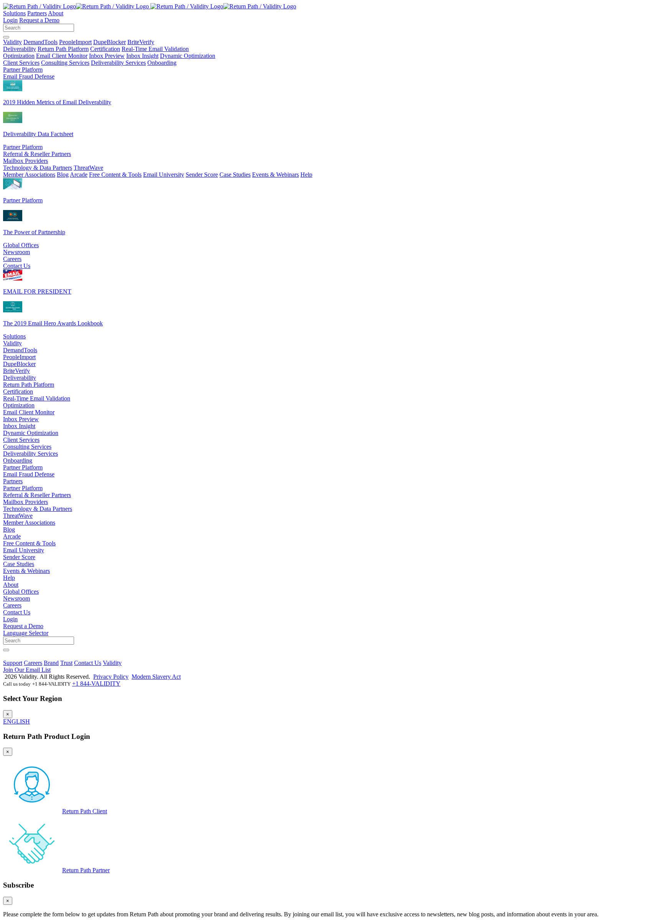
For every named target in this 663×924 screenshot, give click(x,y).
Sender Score (202, 174)
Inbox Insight (142, 56)
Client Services (21, 62)
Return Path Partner (86, 870)
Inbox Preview (107, 56)
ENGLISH (16, 721)
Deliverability (19, 49)
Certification (105, 49)
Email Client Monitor (61, 56)
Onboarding (161, 62)
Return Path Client (84, 811)
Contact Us (16, 266)
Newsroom (16, 252)
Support (12, 663)
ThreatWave (88, 167)
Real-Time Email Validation (155, 49)
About (55, 13)
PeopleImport (75, 42)
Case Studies (235, 174)
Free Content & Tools (115, 174)
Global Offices (21, 245)
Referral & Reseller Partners (37, 154)
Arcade (78, 174)
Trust (66, 663)
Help (306, 174)
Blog (63, 174)
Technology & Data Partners (37, 167)
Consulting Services (65, 62)
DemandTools (40, 42)
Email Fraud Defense (28, 76)
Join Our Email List (27, 669)
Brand (51, 663)
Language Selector (25, 633)
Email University (163, 174)
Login (10, 20)
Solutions (14, 13)
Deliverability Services (118, 62)
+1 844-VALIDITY (96, 683)
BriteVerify (140, 42)
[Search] (6, 37)
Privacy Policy (111, 676)
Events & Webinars (275, 174)
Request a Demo (39, 20)
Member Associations (29, 174)
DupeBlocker (109, 42)
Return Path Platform (63, 49)
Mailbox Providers (25, 161)
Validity (12, 42)
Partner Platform (23, 69)
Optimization (19, 56)
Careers (12, 259)
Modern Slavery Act (156, 676)
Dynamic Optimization (187, 56)
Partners (37, 13)
